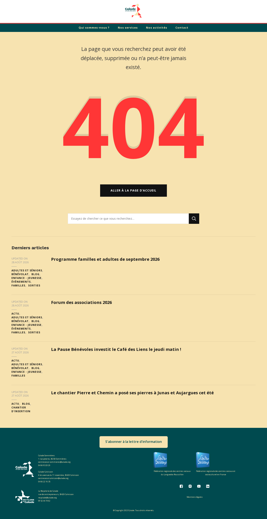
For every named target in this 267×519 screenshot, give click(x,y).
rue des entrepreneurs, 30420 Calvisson (56, 494)
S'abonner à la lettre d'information (133, 441)
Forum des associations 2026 (81, 302)
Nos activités (156, 27)
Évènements (21, 281)
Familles (18, 285)
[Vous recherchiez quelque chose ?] (128, 218)
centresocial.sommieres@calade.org (54, 462)
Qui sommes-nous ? (94, 27)
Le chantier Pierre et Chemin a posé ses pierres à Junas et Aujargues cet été (132, 393)
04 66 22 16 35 (44, 481)
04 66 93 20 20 (44, 465)
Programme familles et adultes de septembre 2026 (105, 259)
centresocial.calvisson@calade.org (53, 478)
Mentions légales (195, 497)
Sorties (34, 285)
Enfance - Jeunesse (26, 278)
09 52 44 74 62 (44, 500)
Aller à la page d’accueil (133, 190)
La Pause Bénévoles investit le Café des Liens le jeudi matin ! (116, 349)
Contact (181, 27)
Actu (15, 313)
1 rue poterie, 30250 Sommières (52, 458)
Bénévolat (20, 274)
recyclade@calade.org (47, 497)
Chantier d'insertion (20, 409)
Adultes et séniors (26, 270)
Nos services (128, 27)
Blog (35, 274)
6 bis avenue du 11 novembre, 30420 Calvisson (58, 475)
